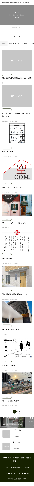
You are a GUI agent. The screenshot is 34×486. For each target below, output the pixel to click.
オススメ (7, 74)
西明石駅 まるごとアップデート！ (12, 401)
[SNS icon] (6, 473)
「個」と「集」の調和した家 (10, 329)
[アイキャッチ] (17, 60)
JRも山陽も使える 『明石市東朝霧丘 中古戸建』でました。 (16, 115)
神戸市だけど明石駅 (8, 151)
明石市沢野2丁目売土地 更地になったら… (14, 294)
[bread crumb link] (2, 27)
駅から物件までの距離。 (9, 365)
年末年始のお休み (7, 258)
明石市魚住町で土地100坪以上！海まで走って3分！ (17, 78)
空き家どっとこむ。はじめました (11, 187)
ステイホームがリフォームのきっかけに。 (14, 223)
